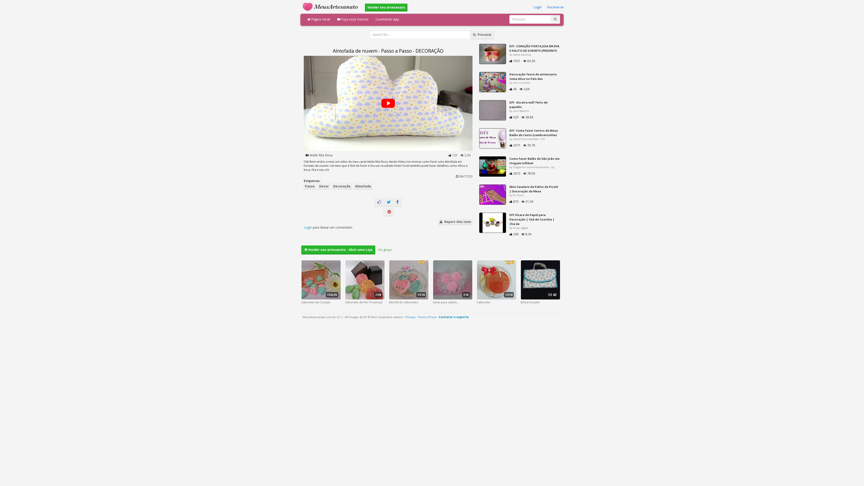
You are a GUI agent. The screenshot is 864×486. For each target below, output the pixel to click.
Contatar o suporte (454, 317)
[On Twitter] (389, 202)
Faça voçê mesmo (354, 19)
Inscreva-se (555, 7)
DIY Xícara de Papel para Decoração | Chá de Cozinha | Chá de (531, 219)
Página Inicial (320, 19)
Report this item (457, 222)
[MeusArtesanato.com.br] (331, 6)
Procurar (484, 34)
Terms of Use (427, 317)
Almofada (363, 186)
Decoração (342, 186)
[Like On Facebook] (379, 202)
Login (537, 7)
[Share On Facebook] (397, 202)
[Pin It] (389, 211)
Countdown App (387, 19)
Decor (324, 186)
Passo (310, 186)
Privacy (411, 317)
